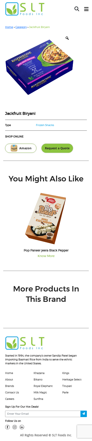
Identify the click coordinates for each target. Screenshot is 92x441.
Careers (9, 399)
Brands (9, 386)
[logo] (25, 342)
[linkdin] (21, 427)
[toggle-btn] (86, 9)
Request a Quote (57, 148)
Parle (65, 392)
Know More (46, 256)
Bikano (38, 379)
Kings (65, 373)
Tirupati (67, 386)
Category (21, 27)
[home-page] (25, 9)
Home (9, 27)
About (9, 379)
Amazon (25, 148)
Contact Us (12, 392)
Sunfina (38, 399)
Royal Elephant (43, 386)
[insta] (14, 427)
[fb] (7, 427)
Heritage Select (72, 379)
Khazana (39, 373)
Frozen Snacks (45, 125)
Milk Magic (40, 392)
